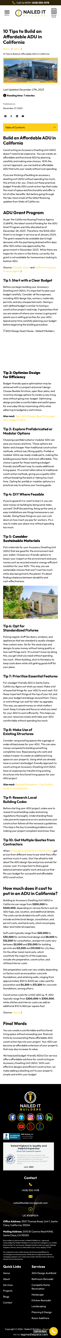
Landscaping (39, 1306)
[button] (7, 13)
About (6, 1279)
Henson (17, 1012)
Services (8, 1284)
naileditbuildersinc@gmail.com (30, 1202)
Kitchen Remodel (41, 1300)
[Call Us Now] (53, 1331)
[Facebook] (5, 116)
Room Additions (40, 1318)
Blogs (6, 1296)
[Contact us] (54, 13)
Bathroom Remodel (42, 1279)
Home (6, 48)
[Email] (22, 116)
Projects (7, 1290)
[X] (11, 116)
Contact (7, 1302)
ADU (16, 48)
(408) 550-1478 (30, 1190)
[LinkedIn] (17, 116)
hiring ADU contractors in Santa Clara (31, 850)
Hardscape (38, 1294)
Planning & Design (42, 1312)
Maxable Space (21, 267)
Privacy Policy (49, 1329)
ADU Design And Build (44, 1273)
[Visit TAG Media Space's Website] (30, 1335)
